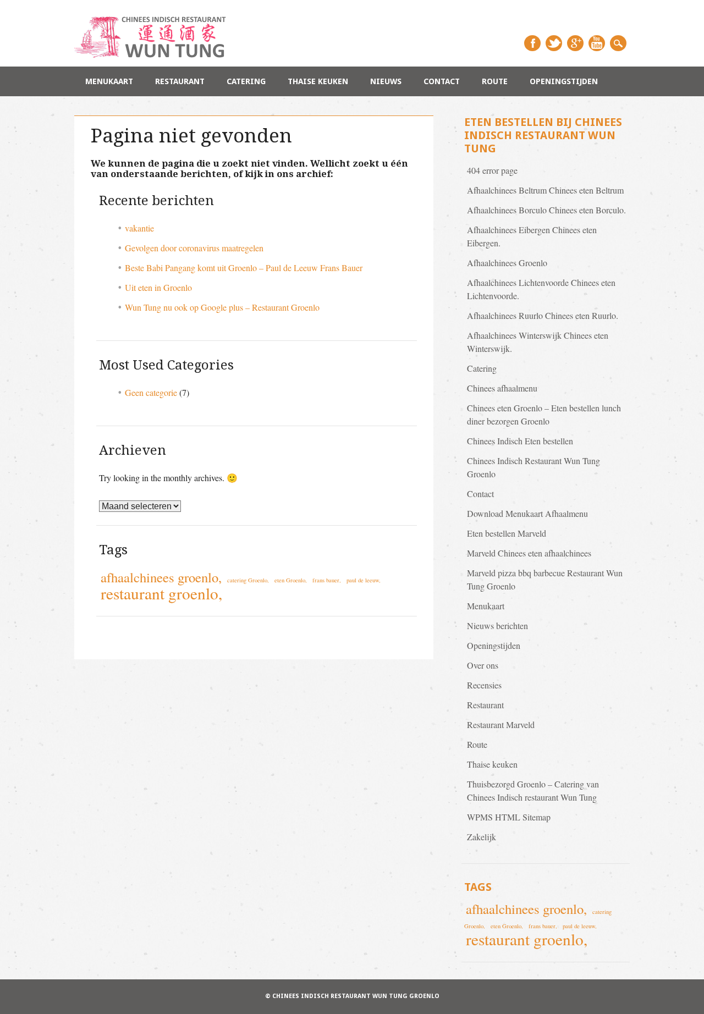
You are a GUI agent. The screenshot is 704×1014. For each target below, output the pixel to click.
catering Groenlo (247, 580)
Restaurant (180, 81)
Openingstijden (564, 81)
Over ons (482, 665)
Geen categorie (151, 392)
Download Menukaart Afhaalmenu (527, 513)
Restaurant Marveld (501, 724)
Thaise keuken (318, 81)
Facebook (532, 43)
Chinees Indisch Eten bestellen (520, 441)
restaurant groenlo (159, 593)
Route (495, 81)
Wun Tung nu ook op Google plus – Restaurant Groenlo (222, 307)
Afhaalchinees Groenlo (507, 262)
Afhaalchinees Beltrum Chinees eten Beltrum (545, 190)
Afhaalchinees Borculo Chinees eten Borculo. (546, 210)
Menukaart (109, 81)
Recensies (484, 685)
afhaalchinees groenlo (159, 577)
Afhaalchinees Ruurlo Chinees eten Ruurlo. (542, 315)
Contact (442, 81)
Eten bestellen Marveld (506, 533)
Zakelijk (481, 836)
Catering (246, 81)
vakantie (139, 228)
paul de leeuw (362, 580)
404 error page (492, 170)
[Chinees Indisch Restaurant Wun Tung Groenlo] (156, 54)
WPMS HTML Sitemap (509, 817)
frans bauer (325, 580)
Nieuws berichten (497, 625)
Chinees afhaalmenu (502, 388)
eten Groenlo (289, 580)
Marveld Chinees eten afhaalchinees (529, 553)
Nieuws (386, 81)
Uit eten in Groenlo (158, 287)
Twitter (554, 43)
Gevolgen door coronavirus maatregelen (194, 248)
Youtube (596, 43)
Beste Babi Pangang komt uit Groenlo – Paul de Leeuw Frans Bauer (243, 267)
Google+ (575, 43)
